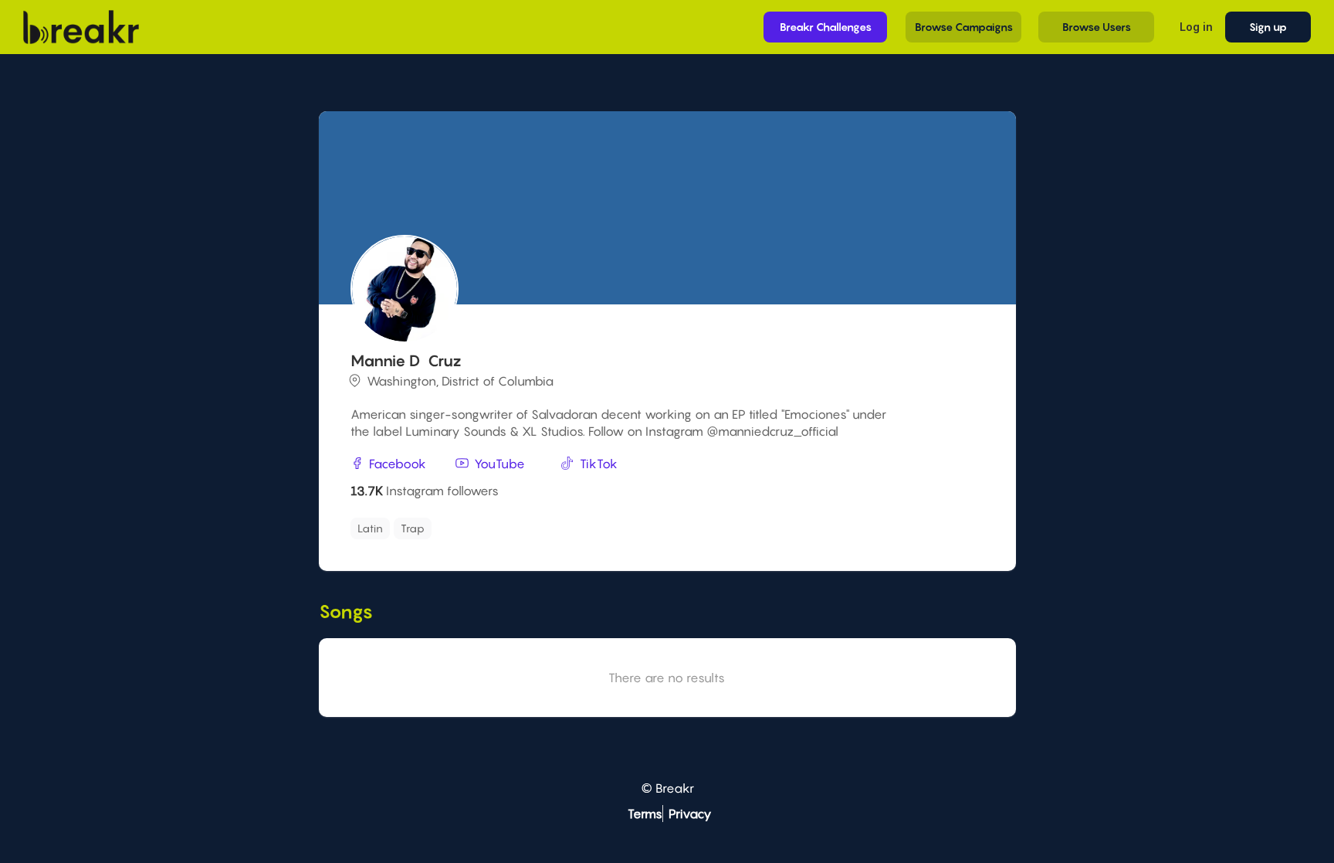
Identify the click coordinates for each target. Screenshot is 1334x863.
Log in (1196, 26)
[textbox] (508, 524)
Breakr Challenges (826, 26)
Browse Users (1096, 26)
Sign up (1268, 26)
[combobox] (665, 528)
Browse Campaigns (964, 26)
